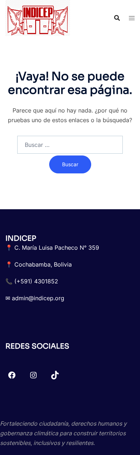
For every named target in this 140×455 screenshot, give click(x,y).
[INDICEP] (37, 17)
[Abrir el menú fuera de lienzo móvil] (132, 18)
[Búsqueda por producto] (117, 18)
